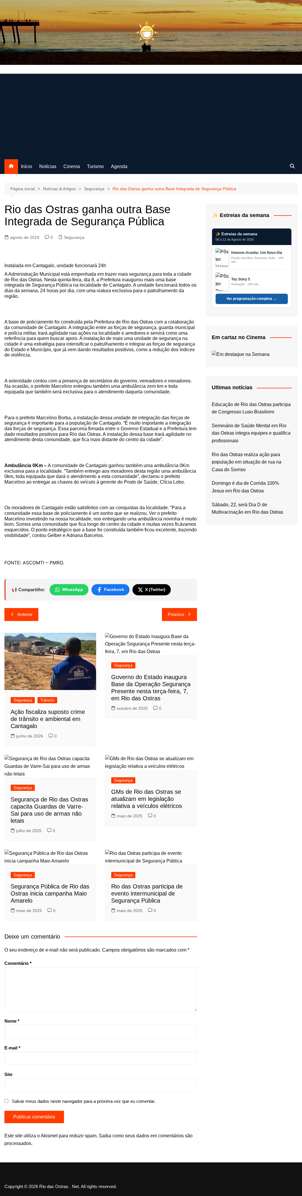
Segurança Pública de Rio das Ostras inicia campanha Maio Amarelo (50, 893)
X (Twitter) (155, 589)
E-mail (12, 1047)
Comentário (18, 963)
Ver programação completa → (251, 298)
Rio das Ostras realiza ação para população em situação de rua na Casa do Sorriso (246, 462)
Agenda (119, 166)
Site (8, 1074)
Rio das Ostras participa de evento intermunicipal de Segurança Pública (147, 893)
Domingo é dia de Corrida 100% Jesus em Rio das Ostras (245, 487)
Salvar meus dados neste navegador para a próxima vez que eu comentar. (83, 1101)
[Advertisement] (151, 115)
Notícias (47, 166)
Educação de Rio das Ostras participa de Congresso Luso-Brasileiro (251, 408)
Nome (11, 1021)
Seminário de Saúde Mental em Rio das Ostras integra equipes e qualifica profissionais (251, 433)
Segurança (74, 237)
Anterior (24, 614)
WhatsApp (72, 589)
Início (26, 166)
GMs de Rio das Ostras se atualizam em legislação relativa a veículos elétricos (146, 798)
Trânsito (47, 700)
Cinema (71, 166)
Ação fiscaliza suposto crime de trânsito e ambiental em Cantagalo (48, 719)
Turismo (95, 166)
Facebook (114, 589)
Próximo (176, 614)
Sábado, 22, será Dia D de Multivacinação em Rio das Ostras (247, 508)
